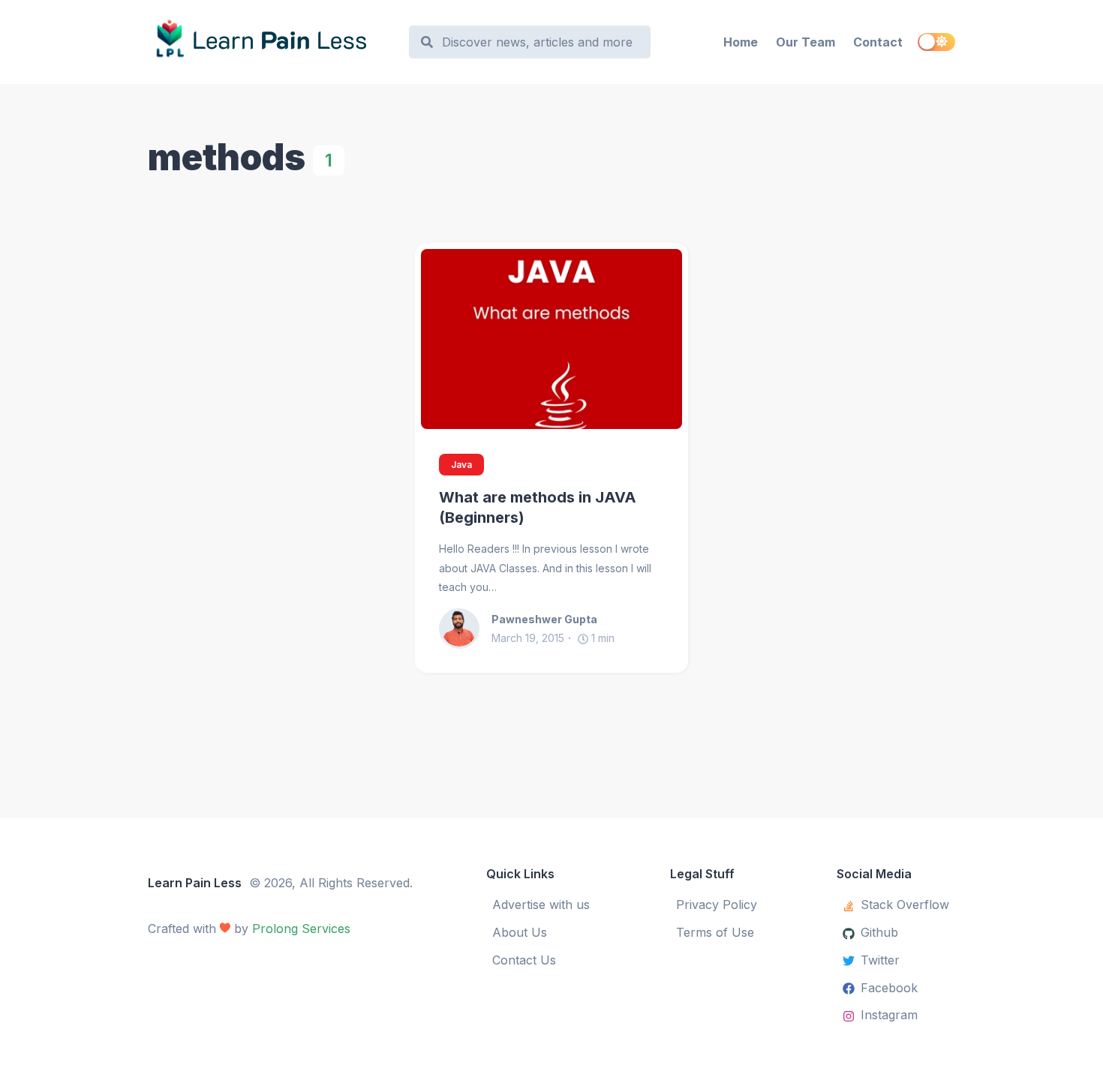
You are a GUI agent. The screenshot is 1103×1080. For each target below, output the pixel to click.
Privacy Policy (716, 904)
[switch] (936, 42)
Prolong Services (301, 928)
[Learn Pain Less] (271, 42)
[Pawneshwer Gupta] (465, 628)
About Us (519, 932)
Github (879, 932)
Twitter (880, 960)
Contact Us (524, 960)
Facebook (889, 987)
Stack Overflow (905, 904)
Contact (878, 42)
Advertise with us (541, 904)
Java (461, 464)
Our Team (805, 42)
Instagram (889, 1014)
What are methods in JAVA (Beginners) (537, 507)
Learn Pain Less (195, 882)
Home (740, 42)
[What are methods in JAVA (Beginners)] (551, 339)
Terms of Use (715, 932)
